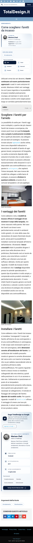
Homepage (5, 529)
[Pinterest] (10, 1)
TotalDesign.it (16, 11)
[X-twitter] (7, 1)
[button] (5, 516)
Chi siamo (16, 533)
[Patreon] (23, 1)
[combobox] (12, 4)
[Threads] (17, 1)
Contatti (29, 529)
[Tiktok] (20, 1)
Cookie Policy (21, 529)
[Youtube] (14, 1)
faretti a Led (21, 399)
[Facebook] (1, 1)
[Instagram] (4, 1)
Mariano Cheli (16, 436)
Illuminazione (18, 504)
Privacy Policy (13, 529)
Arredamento (6, 23)
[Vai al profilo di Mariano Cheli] (5, 37)
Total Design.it (16, 538)
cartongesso (13, 169)
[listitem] (9, 62)
